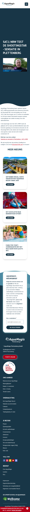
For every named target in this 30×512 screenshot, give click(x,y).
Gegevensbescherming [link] (9, 483)
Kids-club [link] (5, 450)
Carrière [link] (5, 472)
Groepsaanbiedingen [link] (8, 440)
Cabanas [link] (5, 406)
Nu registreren (15, 327)
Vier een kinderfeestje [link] (9, 442)
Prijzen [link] (5, 424)
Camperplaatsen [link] (7, 409)
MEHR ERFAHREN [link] (16, 510)
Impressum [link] (6, 480)
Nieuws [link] (5, 448)
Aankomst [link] (5, 434)
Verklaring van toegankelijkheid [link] (11, 486)
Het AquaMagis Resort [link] (9, 401)
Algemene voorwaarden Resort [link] (11, 488)
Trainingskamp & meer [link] (9, 412)
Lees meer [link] (10, 184)
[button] (26, 4)
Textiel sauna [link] (6, 391)
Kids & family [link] (6, 389)
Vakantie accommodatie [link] (9, 404)
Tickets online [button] (10, 357)
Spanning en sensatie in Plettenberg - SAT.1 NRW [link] (14, 139)
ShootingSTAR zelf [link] (17, 144)
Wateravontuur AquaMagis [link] (10, 381)
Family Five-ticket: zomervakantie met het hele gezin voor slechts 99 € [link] (14, 248)
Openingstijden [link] (7, 426)
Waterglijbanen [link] (7, 383)
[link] (15, 165)
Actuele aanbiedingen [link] (9, 429)
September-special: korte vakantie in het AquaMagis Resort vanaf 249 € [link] (15, 178)
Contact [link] (5, 437)
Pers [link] (4, 474)
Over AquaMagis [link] (7, 469)
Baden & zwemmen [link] (8, 386)
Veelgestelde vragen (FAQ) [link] (10, 445)
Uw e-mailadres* (11, 318)
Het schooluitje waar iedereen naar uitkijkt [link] (13, 213)
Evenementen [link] (7, 432)
